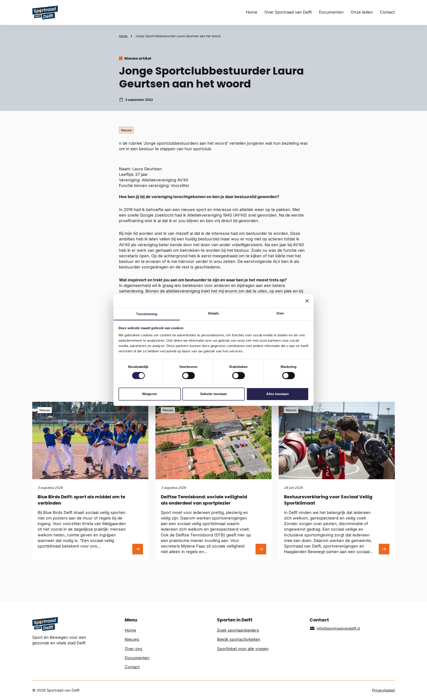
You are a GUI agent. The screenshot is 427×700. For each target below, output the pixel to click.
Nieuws (132, 639)
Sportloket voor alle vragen (243, 648)
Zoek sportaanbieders (238, 630)
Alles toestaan (277, 394)
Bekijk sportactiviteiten (238, 639)
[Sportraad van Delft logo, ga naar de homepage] (45, 12)
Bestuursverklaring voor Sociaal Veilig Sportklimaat (328, 500)
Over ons (133, 648)
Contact (387, 12)
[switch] (188, 375)
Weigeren (149, 394)
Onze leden (362, 12)
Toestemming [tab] (146, 314)
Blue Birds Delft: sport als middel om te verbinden (81, 500)
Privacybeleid (383, 690)
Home (251, 12)
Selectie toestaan (213, 394)
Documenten (331, 12)
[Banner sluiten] (307, 300)
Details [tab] (213, 313)
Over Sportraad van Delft (288, 12)
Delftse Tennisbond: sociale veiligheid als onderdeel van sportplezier (204, 500)
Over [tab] (280, 313)
